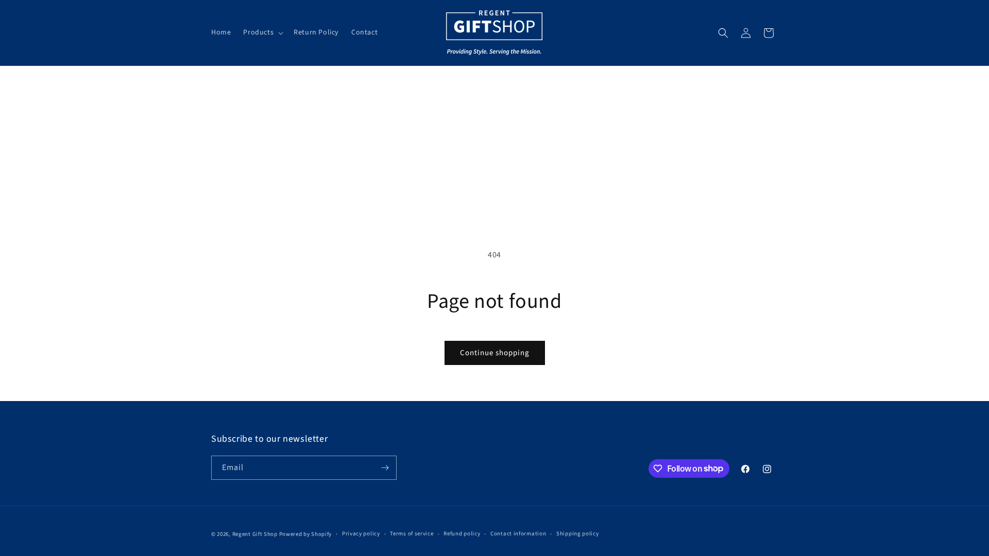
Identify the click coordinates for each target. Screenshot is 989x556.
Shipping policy (577, 533)
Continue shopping (495, 353)
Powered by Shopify (305, 534)
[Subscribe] (384, 468)
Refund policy (462, 533)
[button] (262, 32)
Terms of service (411, 533)
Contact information (518, 533)
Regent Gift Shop (255, 534)
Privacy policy (361, 533)
